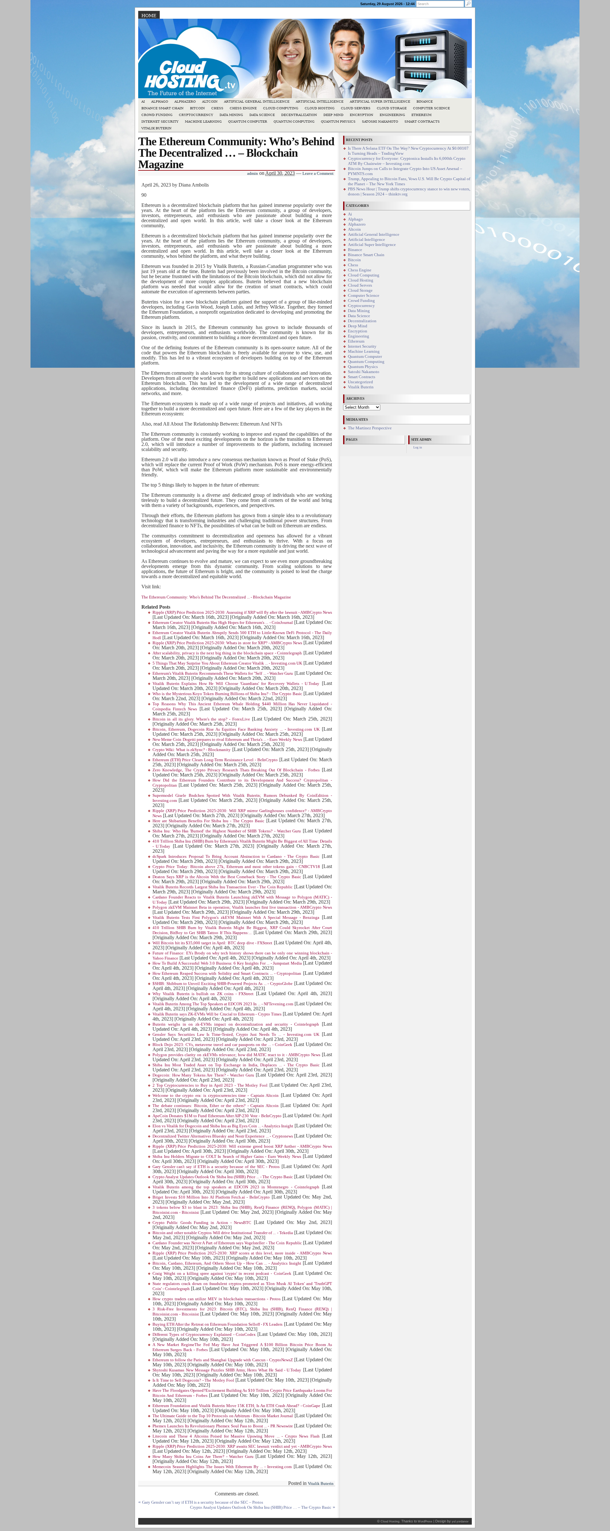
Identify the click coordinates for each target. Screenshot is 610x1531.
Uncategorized (360, 382)
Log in (417, 447)
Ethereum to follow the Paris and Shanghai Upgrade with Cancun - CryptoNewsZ (222, 1360)
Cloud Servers (355, 108)
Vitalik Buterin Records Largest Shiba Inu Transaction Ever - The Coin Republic (222, 887)
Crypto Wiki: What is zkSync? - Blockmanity (191, 750)
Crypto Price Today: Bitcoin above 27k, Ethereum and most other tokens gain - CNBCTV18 (236, 867)
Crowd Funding (157, 115)
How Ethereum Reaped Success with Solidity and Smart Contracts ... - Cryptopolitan (226, 973)
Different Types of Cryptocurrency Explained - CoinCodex (204, 1334)
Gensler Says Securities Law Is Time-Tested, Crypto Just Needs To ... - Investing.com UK (235, 1034)
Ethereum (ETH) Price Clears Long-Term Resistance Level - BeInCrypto (215, 760)
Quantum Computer (247, 121)
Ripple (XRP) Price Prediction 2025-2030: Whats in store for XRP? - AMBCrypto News (227, 643)
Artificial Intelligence (319, 101)
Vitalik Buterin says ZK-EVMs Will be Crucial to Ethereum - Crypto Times (216, 1014)
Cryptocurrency (196, 115)
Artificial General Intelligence (256, 101)
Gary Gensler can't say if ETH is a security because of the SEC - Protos (216, 1167)
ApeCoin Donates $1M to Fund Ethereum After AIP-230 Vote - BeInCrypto (216, 1116)
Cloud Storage (392, 108)
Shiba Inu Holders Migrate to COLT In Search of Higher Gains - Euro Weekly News (226, 1156)
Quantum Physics (338, 121)
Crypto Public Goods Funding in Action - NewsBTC (201, 1222)
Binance (425, 101)
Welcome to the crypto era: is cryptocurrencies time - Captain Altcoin (215, 1095)
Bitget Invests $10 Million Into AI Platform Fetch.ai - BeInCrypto (211, 1197)
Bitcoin (197, 108)
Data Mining (231, 115)
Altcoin (210, 101)
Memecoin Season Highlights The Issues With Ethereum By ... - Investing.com (222, 1467)
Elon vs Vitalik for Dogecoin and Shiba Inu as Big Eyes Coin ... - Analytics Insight (222, 1126)
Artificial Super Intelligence (380, 101)
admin (252, 173)
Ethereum (421, 115)
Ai (143, 101)
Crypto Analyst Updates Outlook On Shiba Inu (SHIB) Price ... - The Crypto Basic (222, 1177)
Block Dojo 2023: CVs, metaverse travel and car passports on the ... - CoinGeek (222, 1044)
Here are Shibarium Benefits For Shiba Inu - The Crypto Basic (208, 821)
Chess (217, 108)
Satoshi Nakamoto (380, 121)
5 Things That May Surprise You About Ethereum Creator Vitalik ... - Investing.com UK (227, 663)
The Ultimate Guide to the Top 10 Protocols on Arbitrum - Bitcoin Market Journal (222, 1416)
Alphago (159, 101)
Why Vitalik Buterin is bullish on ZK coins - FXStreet (203, 994)
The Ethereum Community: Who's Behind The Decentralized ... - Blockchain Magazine (216, 597)
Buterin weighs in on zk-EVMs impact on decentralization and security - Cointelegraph (235, 1024)
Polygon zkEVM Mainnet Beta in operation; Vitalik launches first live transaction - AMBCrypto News (242, 907)
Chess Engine (243, 108)
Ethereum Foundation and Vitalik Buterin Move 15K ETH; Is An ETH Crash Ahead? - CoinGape (236, 1406)
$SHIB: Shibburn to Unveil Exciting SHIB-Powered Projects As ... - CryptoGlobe (222, 983)
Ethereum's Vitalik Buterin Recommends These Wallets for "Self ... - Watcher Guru (222, 673)
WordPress (425, 1521)
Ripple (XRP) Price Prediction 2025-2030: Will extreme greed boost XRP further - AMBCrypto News (242, 1146)
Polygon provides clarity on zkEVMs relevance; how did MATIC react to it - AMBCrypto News (236, 1055)
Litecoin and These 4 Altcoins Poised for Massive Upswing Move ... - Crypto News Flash (236, 1436)
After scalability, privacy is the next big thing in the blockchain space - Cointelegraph (227, 653)
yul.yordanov (460, 1521)
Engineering (392, 115)
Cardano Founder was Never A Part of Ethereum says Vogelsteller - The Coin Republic (227, 1243)
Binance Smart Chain (162, 108)
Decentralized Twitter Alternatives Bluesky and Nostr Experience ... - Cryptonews (222, 1136)
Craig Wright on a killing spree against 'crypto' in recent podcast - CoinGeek (221, 1273)
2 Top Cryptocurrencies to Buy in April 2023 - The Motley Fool (210, 1085)
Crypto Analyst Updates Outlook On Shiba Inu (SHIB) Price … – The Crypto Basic (260, 1507)
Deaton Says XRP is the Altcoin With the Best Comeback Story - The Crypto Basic (226, 877)
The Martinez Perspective (370, 428)
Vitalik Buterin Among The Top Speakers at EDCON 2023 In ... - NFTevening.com (222, 1004)
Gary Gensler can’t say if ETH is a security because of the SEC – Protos (202, 1502)
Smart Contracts (422, 121)
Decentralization (299, 115)
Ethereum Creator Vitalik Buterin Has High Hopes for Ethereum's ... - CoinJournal (222, 622)
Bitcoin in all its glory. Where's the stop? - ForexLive (201, 719)
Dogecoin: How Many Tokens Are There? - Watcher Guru (203, 1075)
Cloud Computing (280, 108)
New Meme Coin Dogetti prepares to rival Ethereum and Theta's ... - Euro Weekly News (227, 739)
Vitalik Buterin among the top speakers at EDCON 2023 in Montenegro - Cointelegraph (235, 1187)
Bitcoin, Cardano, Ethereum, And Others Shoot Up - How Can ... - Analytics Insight (226, 1263)
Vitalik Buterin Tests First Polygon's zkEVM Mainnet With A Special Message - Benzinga (235, 917)
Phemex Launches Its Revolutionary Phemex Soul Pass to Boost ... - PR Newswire (222, 1426)
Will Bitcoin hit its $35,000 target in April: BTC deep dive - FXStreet (212, 943)
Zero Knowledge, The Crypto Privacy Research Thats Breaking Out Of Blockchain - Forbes (236, 770)
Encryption (361, 115)
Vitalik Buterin (156, 128)
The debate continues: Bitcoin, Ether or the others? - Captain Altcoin (215, 1106)
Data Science (262, 115)
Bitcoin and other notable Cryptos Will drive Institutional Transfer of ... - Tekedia (222, 1233)
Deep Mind (333, 115)
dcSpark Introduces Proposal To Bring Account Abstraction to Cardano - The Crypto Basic (236, 856)
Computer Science (431, 108)
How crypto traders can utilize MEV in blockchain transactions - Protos (216, 1299)
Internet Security (160, 121)
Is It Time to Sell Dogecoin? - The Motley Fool (193, 1380)
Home (148, 15)
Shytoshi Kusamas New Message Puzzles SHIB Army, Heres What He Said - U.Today (226, 1370)
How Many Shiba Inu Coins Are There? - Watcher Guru (203, 1456)
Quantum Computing (294, 121)
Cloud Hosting (320, 108)
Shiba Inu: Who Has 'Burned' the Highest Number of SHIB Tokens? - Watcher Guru (226, 831)
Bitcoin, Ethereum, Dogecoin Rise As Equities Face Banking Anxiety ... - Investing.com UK (236, 729)
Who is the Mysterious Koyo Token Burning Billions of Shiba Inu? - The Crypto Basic (227, 694)
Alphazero (185, 101)
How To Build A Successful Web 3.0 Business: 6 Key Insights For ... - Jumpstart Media (227, 963)
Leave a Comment (318, 173)
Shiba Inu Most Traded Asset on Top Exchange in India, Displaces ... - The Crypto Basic (236, 1065)
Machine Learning (203, 121)
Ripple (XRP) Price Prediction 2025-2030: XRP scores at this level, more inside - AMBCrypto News (242, 1253)
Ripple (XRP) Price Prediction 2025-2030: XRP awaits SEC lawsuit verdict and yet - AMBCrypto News (242, 1446)
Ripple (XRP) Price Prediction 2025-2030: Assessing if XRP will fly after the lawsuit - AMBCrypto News (242, 612)
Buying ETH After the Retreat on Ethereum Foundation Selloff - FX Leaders (217, 1324)
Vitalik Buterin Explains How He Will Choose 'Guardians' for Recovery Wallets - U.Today (235, 683)
